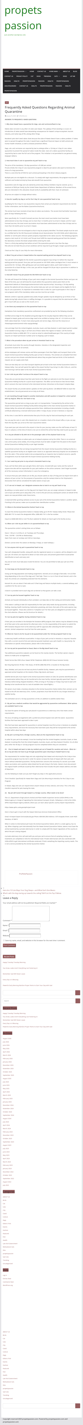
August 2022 (7, 1182)
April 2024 (6, 1125)
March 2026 (7, 1055)
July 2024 (6, 1122)
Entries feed (7, 1279)
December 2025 (8, 1065)
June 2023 (6, 1152)
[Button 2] (78, 1000)
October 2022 (7, 1175)
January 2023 (7, 1168)
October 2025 (7, 1072)
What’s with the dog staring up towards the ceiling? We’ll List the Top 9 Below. (32, 893)
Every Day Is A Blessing (10, 980)
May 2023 (6, 1155)
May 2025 (6, 1088)
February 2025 (8, 1098)
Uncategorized (10, 86)
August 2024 (7, 1118)
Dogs (39, 76)
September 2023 (8, 1142)
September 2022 (8, 1178)
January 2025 (7, 1102)
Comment (7, 920)
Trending (47, 76)
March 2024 (7, 1128)
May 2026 (6, 1048)
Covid (5, 1214)
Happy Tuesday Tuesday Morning (14, 962)
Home (6, 71)
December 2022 (8, 1172)
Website (6, 936)
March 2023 (7, 1162)
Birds (4, 1200)
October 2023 (7, 1138)
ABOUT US (6, 1197)
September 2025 (8, 1075)
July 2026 (6, 1042)
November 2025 (8, 1068)
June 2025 (6, 1085)
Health (16, 81)
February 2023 (8, 1165)
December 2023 (8, 1135)
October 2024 (7, 1112)
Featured (6, 1234)
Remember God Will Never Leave (14, 974)
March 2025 (7, 1095)
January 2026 (7, 1062)
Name (6, 925)
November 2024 (8, 1108)
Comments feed (8, 1282)
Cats (56, 76)
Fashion (7, 81)
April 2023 (6, 1158)
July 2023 (6, 1148)
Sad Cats (6, 1257)
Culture (5, 1217)
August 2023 (7, 1145)
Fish (4, 1237)
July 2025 (6, 1082)
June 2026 (6, 1045)
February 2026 (8, 1058)
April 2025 (6, 1092)
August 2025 (7, 1078)
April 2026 (6, 1052)
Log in (5, 1275)
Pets (7, 102)
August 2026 (7, 1038)
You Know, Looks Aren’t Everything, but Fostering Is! (20, 968)
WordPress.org (8, 1285)
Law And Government (10, 1244)
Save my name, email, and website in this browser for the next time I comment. (35, 940)
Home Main (53, 71)
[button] (25, 71)
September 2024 (8, 1115)
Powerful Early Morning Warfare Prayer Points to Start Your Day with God (27, 985)
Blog (75, 71)
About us (66, 71)
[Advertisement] (41, 51)
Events (5, 1227)
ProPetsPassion (22, 116)
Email (5, 930)
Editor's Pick (7, 1224)
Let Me (72, 76)
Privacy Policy (22, 76)
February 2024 (8, 1132)
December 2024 (8, 1105)
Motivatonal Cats (8, 1247)
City (4, 1210)
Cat (32, 76)
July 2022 (6, 1185)
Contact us (41, 71)
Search (77, 993)
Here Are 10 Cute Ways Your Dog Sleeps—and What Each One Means (29, 890)
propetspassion (18, 71)
